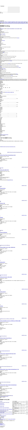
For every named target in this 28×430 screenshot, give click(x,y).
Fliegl (13, 23)
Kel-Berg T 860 (2, 203)
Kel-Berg (1, 217)
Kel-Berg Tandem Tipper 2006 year (6, 338)
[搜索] (14, 10)
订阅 (0, 394)
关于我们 (1, 415)
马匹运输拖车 (19, 22)
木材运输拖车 (9, 22)
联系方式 (5, 415)
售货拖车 (24, 22)
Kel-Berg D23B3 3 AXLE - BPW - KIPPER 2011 (7, 247)
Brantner (8, 23)
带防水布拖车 (15, 22)
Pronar (25, 23)
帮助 (3, 415)
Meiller (17, 23)
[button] (14, 17)
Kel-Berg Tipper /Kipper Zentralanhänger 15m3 (8, 155)
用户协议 (11, 395)
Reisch (27, 23)
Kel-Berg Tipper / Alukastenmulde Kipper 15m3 (8, 353)
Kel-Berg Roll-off (3, 291)
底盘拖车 (22, 22)
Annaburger (5, 23)
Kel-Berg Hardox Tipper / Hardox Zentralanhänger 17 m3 (9, 369)
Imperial (3, 417)
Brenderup (10, 23)
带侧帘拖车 (3, 22)
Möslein (19, 23)
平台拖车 (6, 22)
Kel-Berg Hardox (3, 188)
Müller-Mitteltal (22, 23)
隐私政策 (9, 395)
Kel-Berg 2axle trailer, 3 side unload (4, 402)
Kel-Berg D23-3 (2, 262)
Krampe (15, 23)
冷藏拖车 (12, 22)
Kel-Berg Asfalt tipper (3, 232)
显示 (0, 133)
